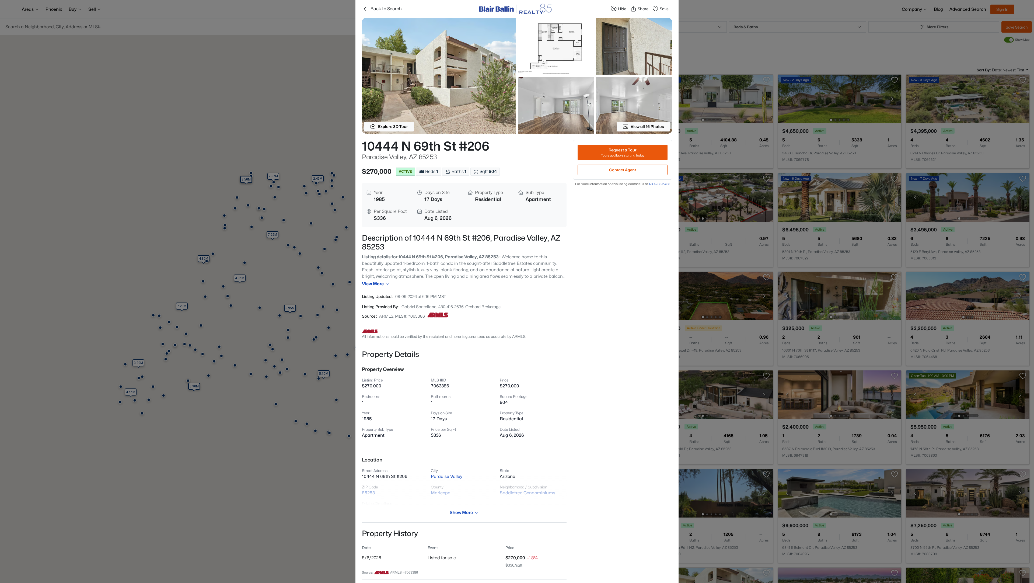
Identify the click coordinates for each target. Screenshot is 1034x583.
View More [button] (373, 283)
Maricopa (440, 492)
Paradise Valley (446, 476)
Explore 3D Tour (393, 126)
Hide (622, 8)
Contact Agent (622, 170)
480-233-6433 (659, 184)
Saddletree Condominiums (527, 492)
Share (643, 8)
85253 (368, 492)
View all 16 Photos (647, 126)
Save (664, 8)
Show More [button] (461, 512)
